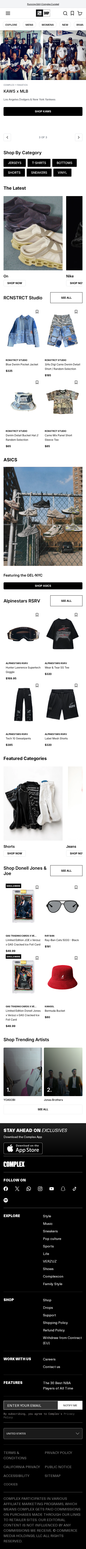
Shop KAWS (43, 111)
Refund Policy (54, 1330)
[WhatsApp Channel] (28, 1189)
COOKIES (11, 1484)
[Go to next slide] (78, 137)
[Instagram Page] (40, 1189)
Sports (48, 1246)
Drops (48, 1307)
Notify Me (70, 1405)
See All (43, 1109)
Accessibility (16, 1475)
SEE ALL (66, 297)
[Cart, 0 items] (79, 13)
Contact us (51, 1366)
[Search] (65, 13)
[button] (43, 80)
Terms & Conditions (15, 1455)
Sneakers (50, 1231)
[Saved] (72, 13)
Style (47, 1216)
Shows (48, 1268)
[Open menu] (8, 13)
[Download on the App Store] (23, 1147)
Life (46, 1253)
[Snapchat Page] (63, 1189)
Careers (49, 1359)
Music (48, 1223)
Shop (47, 1300)
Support (49, 1315)
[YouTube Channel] (51, 1189)
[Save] (37, 312)
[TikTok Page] (74, 1189)
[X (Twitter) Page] (17, 1189)
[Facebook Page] (6, 1189)
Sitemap (53, 1475)
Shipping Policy (55, 1322)
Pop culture (52, 1238)
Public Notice (58, 1466)
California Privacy (22, 1466)
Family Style (52, 1283)
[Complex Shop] (43, 13)
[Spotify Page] (6, 1200)
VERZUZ (50, 1261)
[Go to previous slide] (7, 137)
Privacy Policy (58, 1452)
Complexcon (53, 1276)
